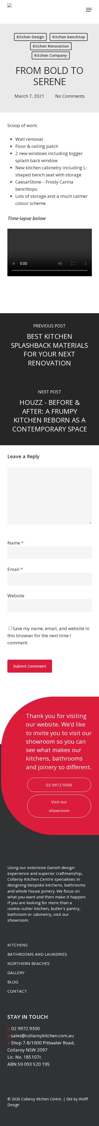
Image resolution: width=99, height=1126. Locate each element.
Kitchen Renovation (51, 46)
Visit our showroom (59, 806)
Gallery (16, 972)
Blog (12, 981)
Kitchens (17, 944)
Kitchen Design (30, 36)
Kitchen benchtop (68, 36)
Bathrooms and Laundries (37, 954)
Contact (17, 991)
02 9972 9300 (59, 784)
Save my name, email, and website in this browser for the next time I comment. (48, 635)
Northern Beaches (28, 963)
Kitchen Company (50, 55)
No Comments (70, 96)
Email (15, 569)
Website (15, 596)
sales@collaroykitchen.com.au (42, 1036)
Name (15, 543)
